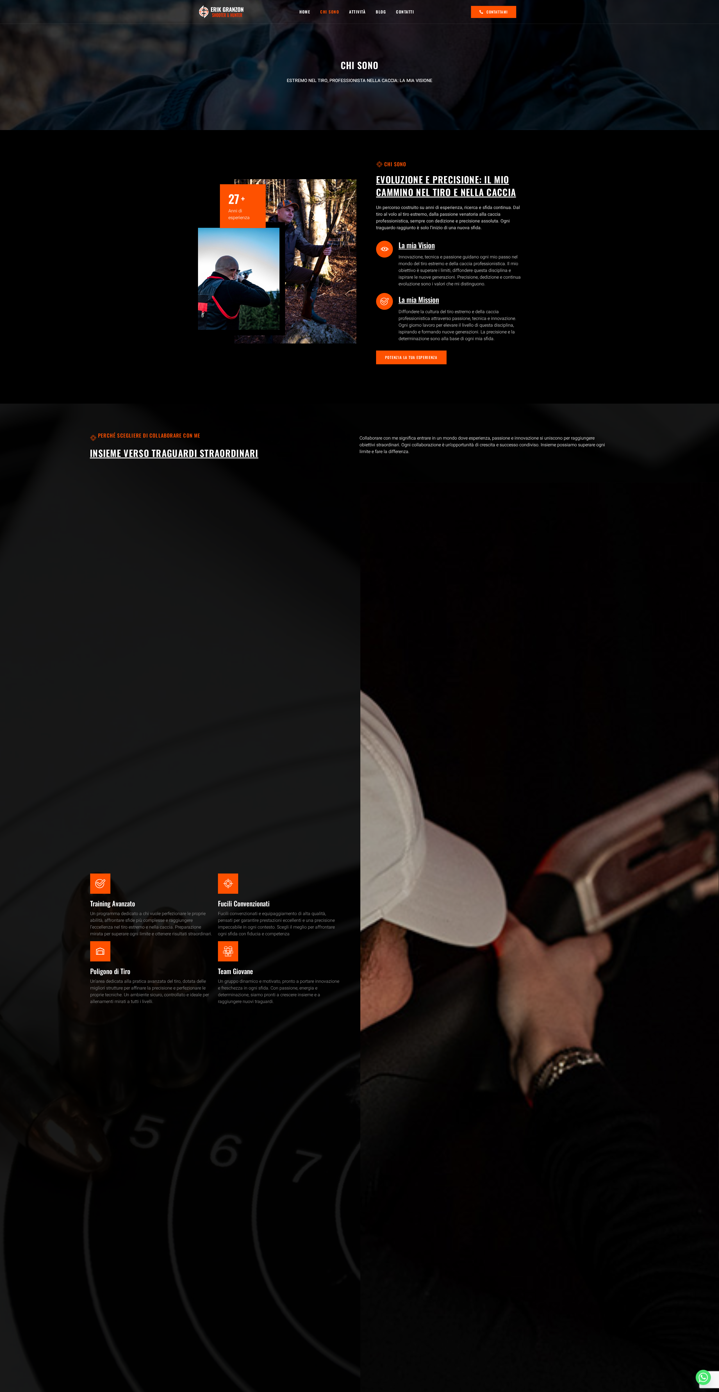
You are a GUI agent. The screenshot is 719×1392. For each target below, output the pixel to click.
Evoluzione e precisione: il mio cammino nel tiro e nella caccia (446, 186)
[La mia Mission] (384, 301)
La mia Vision (417, 245)
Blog (381, 12)
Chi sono (329, 12)
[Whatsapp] (703, 1377)
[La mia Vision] (384, 249)
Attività (357, 12)
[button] (411, 357)
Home (304, 12)
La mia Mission (419, 299)
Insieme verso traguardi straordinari (174, 453)
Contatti (405, 12)
